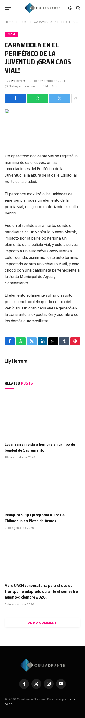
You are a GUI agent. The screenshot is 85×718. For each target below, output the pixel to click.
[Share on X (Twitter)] (59, 98)
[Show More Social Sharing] (75, 98)
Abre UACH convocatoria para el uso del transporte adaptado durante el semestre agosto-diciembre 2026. (41, 591)
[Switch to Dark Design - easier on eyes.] (70, 8)
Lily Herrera (17, 80)
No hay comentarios (23, 86)
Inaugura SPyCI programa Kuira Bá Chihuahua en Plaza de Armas (35, 518)
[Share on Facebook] (15, 98)
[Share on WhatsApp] (37, 98)
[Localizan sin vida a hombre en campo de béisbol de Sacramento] (42, 416)
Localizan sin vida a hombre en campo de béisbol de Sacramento (40, 447)
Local (11, 34)
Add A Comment (42, 622)
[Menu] (8, 7)
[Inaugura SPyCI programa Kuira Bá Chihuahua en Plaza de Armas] (42, 487)
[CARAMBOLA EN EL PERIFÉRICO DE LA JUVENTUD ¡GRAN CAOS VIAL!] (42, 127)
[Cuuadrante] (42, 7)
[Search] (77, 7)
